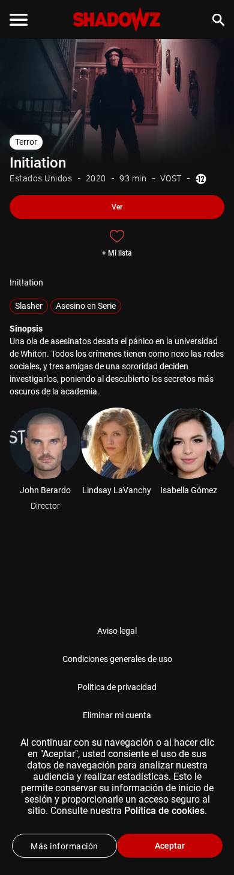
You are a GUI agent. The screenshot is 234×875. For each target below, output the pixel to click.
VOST (171, 178)
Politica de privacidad (117, 687)
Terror (26, 142)
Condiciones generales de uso (117, 659)
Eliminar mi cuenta (117, 715)
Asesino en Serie (86, 306)
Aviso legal (117, 631)
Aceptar (170, 845)
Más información (64, 846)
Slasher (29, 306)
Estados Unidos (41, 178)
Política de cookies (164, 810)
